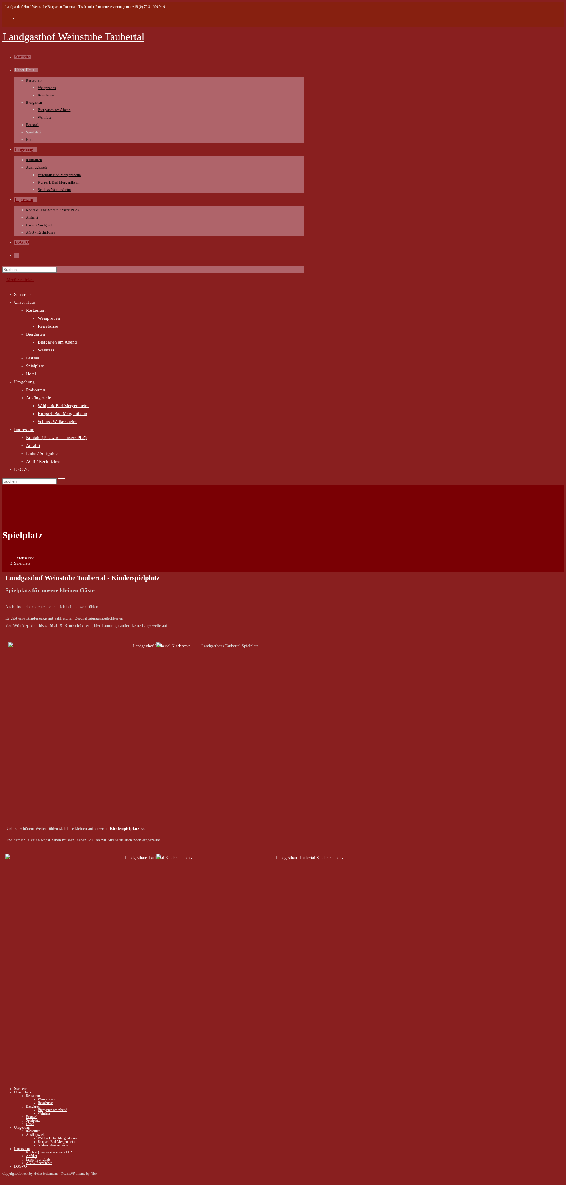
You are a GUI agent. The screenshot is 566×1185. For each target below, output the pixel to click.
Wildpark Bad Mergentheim (63, 405)
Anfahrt (33, 445)
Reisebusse (48, 326)
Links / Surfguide (42, 453)
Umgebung (24, 381)
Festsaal (33, 358)
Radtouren (35, 389)
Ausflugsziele (38, 397)
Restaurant (35, 310)
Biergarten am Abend (57, 342)
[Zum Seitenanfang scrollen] (4, 1179)
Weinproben (49, 318)
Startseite (22, 294)
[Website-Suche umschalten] (16, 255)
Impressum (24, 429)
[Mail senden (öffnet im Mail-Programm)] (18, 18)
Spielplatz (35, 366)
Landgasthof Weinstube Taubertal (73, 37)
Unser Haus (25, 302)
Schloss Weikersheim (57, 421)
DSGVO (21, 469)
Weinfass (46, 350)
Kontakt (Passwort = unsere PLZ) (56, 437)
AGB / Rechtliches (43, 461)
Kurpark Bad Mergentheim (62, 413)
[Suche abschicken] (61, 481)
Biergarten (35, 334)
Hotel (31, 374)
